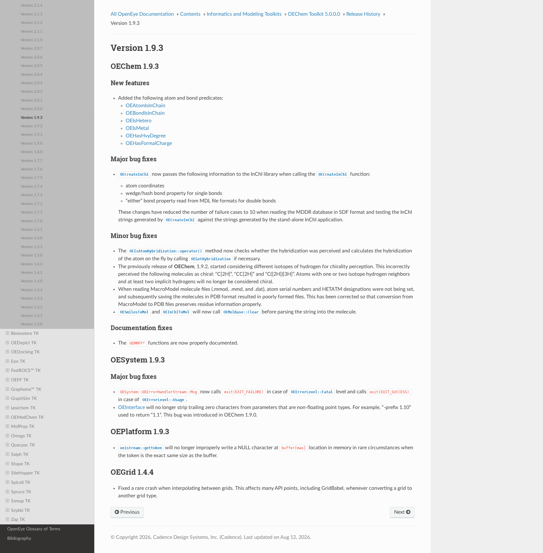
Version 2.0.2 (31, 91)
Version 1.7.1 (31, 212)
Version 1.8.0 (31, 152)
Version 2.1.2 (31, 23)
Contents (190, 14)
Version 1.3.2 (31, 307)
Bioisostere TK (25, 333)
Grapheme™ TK (26, 389)
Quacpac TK (23, 445)
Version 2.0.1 (31, 100)
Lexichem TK (23, 408)
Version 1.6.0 (31, 238)
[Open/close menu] (7, 333)
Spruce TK (21, 491)
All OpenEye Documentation (142, 14)
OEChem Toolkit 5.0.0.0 (314, 14)
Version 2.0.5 (31, 66)
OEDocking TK (25, 352)
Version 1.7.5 (31, 178)
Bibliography (19, 538)
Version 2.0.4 (31, 74)
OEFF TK (20, 380)
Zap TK (18, 519)
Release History (363, 14)
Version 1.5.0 (31, 255)
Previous (129, 512)
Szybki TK (20, 510)
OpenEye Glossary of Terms (33, 529)
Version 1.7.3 (31, 195)
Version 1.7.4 (31, 186)
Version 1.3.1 (31, 316)
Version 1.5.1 (31, 247)
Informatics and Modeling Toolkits (244, 14)
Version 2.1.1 (31, 31)
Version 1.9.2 (31, 126)
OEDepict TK (23, 342)
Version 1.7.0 (31, 221)
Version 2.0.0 (31, 109)
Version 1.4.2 (31, 264)
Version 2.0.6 (31, 57)
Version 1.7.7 (31, 161)
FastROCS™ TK (26, 370)
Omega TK (21, 436)
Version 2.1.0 (31, 40)
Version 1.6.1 (31, 229)
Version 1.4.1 (31, 272)
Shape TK (20, 464)
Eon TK (18, 361)
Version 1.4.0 (31, 281)
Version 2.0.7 (31, 48)
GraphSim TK (24, 398)
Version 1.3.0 (31, 324)
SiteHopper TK (25, 473)
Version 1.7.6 (31, 169)
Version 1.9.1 (31, 134)
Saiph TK (19, 454)
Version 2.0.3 (31, 83)
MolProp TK (22, 426)
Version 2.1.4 (31, 5)
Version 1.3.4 (31, 290)
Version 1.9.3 (31, 117)
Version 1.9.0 (31, 143)
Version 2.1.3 (31, 14)
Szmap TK (20, 501)
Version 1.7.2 (31, 204)
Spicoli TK (20, 482)
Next (400, 512)
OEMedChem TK (27, 417)
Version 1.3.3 (31, 298)
